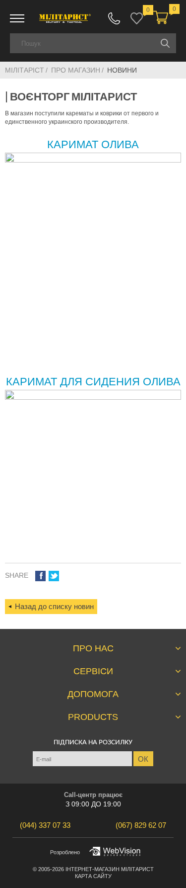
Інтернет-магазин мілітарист (109, 869)
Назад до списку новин (54, 606)
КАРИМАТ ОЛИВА (93, 144)
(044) (45, 825)
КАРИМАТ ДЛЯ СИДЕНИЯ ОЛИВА (93, 381)
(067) (141, 825)
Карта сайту (93, 876)
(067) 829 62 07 (114, 18)
